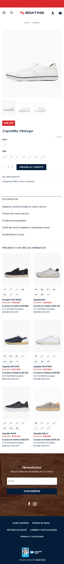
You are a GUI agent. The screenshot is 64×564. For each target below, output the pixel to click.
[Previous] (7, 63)
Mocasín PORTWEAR (11, 299)
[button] (4, 12)
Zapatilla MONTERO (42, 366)
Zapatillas (30, 181)
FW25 (15, 181)
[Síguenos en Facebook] (29, 504)
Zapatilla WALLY (40, 433)
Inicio (27, 23)
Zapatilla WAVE (9, 433)
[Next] (57, 63)
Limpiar (59, 137)
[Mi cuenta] (52, 12)
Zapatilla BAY (39, 299)
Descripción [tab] (10, 199)
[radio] (4, 145)
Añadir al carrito (31, 167)
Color (4, 140)
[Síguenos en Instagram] (35, 504)
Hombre (36, 23)
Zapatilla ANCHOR (10, 366)
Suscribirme (32, 491)
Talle (4, 151)
